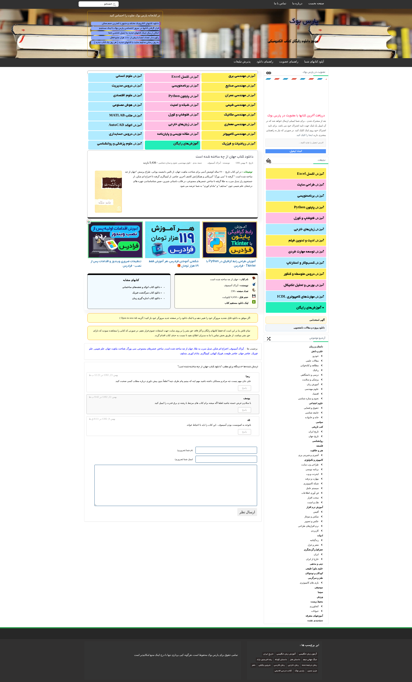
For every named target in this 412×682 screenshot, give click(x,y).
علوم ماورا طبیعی (314, 568)
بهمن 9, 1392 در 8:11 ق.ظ (102, 419)
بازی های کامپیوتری (309, 582)
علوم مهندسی (312, 389)
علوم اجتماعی (316, 403)
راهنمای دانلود (265, 61)
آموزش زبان (313, 384)
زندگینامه (314, 540)
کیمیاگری (205, 353)
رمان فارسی (279, 665)
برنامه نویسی (312, 469)
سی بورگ (131, 348)
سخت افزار (313, 497)
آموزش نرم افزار (314, 507)
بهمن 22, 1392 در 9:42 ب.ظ (103, 397)
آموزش (310, 174)
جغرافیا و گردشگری (313, 549)
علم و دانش (317, 351)
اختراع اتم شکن (220, 348)
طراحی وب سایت (310, 464)
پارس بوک (299, 671)
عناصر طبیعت (231, 353)
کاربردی (315, 530)
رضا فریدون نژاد (264, 660)
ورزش (320, 596)
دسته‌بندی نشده (315, 620)
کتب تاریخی (317, 426)
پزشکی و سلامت (310, 379)
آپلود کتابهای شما (314, 61)
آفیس (316, 511)
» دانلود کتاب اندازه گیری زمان (147, 298)
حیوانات (315, 611)
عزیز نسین (312, 671)
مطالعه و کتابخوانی (309, 365)
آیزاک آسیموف (237, 348)
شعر (253, 665)
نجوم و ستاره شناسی (308, 398)
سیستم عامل (312, 488)
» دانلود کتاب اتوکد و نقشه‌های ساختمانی (142, 287)
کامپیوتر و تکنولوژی (313, 460)
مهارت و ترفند (312, 478)
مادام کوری (193, 353)
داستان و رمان (316, 346)
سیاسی (319, 422)
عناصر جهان (244, 353)
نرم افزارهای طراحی (308, 526)
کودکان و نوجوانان (314, 573)
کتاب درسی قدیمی (283, 671)
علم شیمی (99, 348)
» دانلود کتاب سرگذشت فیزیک (147, 292)
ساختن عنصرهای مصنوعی (151, 348)
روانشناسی (317, 441)
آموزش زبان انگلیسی (286, 654)
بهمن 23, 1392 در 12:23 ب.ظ (103, 375)
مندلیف (183, 353)
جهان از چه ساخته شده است (179, 348)
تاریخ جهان (314, 436)
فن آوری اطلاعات (310, 493)
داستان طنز (295, 660)
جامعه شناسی (312, 412)
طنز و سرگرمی (315, 578)
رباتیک (316, 370)
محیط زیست (317, 601)
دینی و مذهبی (316, 563)
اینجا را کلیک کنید (305, 135)
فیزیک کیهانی (217, 353)
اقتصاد (315, 393)
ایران (316, 554)
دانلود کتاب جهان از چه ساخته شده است (224, 157)
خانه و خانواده (312, 417)
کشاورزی (314, 606)
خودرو (316, 356)
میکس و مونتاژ (311, 516)
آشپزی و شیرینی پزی (308, 455)
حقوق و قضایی (311, 408)
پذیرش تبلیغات (242, 61)
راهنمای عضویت (288, 61)
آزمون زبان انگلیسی (308, 654)
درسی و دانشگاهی (310, 375)
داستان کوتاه (281, 660)
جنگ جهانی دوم (310, 660)
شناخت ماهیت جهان (115, 348)
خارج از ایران (312, 559)
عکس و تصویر (311, 521)
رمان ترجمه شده (309, 665)
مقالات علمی (312, 360)
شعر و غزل (313, 545)
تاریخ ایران (314, 431)
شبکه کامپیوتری (311, 483)
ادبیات (320, 535)
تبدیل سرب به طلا (203, 348)
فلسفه (319, 445)
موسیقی (319, 587)
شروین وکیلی (265, 665)
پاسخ (244, 388)
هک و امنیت (313, 502)
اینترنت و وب (312, 474)
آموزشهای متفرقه (314, 615)
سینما (320, 592)
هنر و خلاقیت (316, 450)
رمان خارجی (293, 665)
